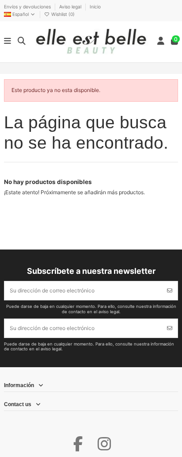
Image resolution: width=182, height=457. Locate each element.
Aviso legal (71, 6)
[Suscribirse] (170, 290)
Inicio (95, 6)
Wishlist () (62, 14)
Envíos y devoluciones (28, 6)
